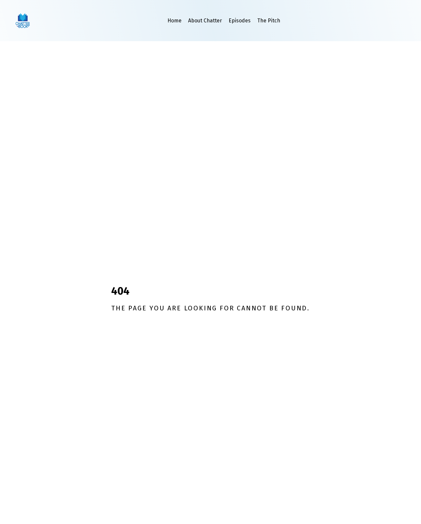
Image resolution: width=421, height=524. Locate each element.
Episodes (240, 20)
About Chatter (205, 20)
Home (174, 20)
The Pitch (268, 20)
